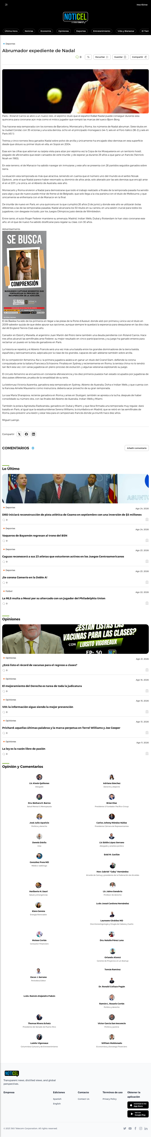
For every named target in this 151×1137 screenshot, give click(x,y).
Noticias (29, 31)
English (57, 1103)
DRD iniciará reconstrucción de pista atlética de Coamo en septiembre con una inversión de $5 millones (72, 514)
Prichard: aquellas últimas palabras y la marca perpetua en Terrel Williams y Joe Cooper (61, 727)
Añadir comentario (137, 448)
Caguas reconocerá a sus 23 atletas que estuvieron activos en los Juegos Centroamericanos (63, 556)
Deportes (81, 31)
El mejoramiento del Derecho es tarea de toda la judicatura (42, 685)
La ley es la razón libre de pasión (23, 748)
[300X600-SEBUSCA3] (75, 275)
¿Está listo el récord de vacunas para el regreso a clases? (39, 664)
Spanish (57, 1099)
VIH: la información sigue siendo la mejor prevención (37, 706)
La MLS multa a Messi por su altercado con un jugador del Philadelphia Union (53, 598)
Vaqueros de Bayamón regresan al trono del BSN (34, 535)
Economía (46, 31)
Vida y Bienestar (126, 31)
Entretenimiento (101, 31)
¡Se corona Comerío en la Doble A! (24, 577)
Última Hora (11, 31)
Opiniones (63, 31)
